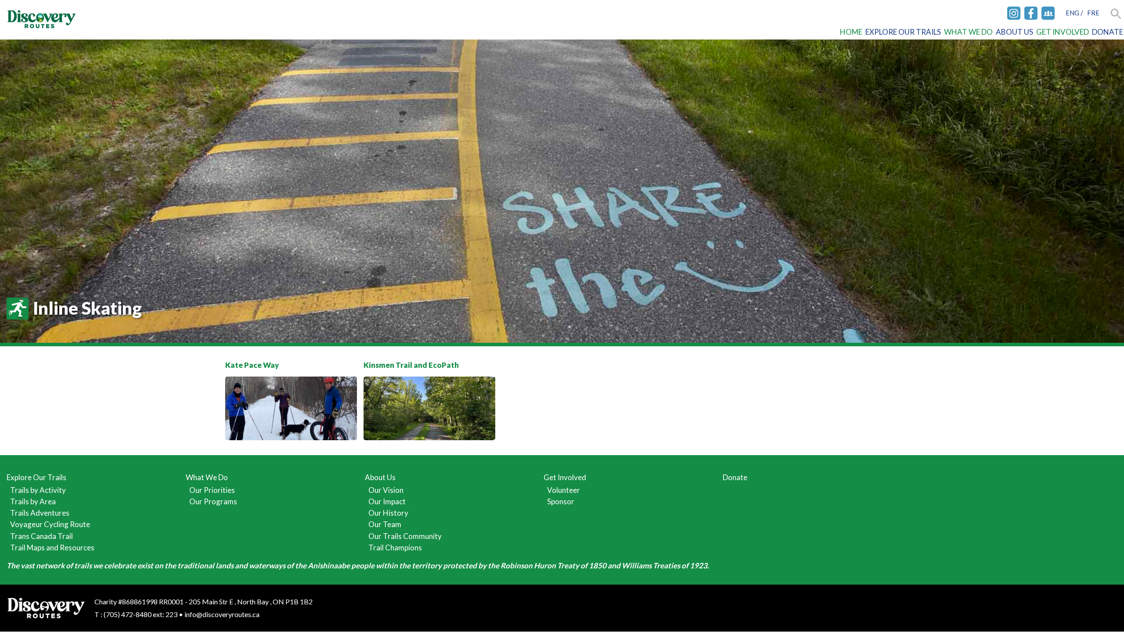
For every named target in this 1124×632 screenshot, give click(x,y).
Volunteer (563, 490)
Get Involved (1062, 31)
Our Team (384, 524)
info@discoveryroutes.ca (221, 614)
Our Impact (387, 501)
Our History (388, 512)
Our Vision (385, 490)
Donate (1107, 31)
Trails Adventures (39, 512)
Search (1116, 14)
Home (851, 31)
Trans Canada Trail (41, 536)
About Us (1014, 31)
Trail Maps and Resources (52, 547)
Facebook (1031, 13)
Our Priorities (212, 490)
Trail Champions (395, 547)
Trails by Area (33, 501)
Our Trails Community (405, 536)
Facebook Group (1048, 13)
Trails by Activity (38, 490)
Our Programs (213, 501)
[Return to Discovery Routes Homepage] (41, 20)
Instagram (1013, 13)
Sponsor (560, 501)
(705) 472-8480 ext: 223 (140, 614)
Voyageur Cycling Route (50, 524)
